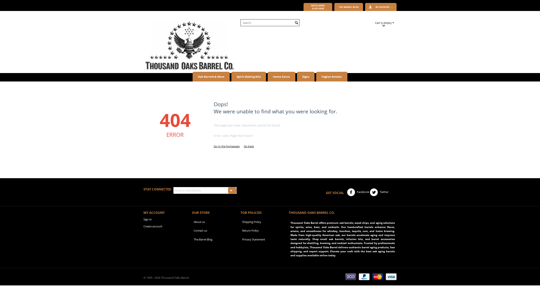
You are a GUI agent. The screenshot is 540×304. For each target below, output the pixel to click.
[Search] (296, 23)
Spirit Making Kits (249, 77)
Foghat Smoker (331, 77)
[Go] (232, 190)
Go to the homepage (227, 146)
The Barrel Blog (203, 239)
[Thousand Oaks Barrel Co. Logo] (189, 45)
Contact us (200, 230)
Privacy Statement (253, 239)
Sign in (147, 219)
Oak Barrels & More (211, 77)
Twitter (384, 192)
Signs (305, 77)
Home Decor (281, 77)
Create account (152, 226)
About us (199, 222)
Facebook (362, 192)
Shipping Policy (251, 222)
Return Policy (250, 230)
